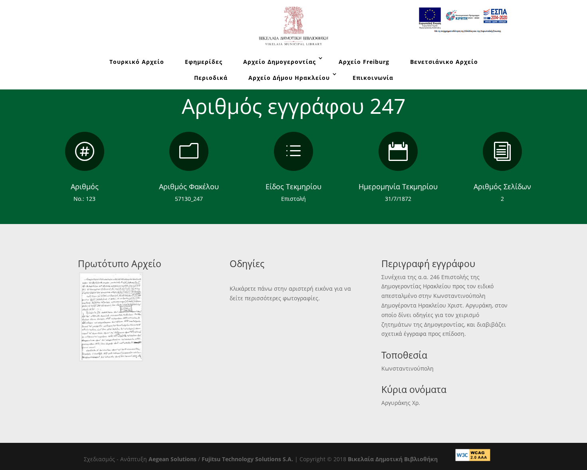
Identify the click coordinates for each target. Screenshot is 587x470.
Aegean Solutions (172, 459)
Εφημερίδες (203, 61)
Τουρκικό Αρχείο (136, 61)
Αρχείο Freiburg (364, 61)
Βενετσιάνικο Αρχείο (444, 61)
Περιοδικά (211, 77)
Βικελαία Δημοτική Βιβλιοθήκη (393, 459)
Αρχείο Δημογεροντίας (279, 61)
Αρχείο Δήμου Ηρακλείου (289, 77)
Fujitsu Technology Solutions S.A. (247, 459)
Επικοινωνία (373, 77)
